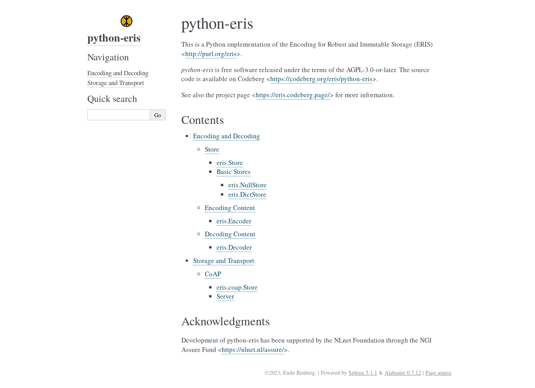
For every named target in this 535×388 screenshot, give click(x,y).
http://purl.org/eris (211, 53)
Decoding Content (230, 233)
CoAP (213, 273)
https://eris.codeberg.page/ (293, 94)
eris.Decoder (234, 247)
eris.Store (230, 162)
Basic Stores (234, 171)
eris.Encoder (234, 220)
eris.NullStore (247, 184)
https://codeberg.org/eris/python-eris (321, 78)
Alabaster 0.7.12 (403, 372)
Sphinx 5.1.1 (363, 372)
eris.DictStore (247, 194)
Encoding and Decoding (226, 135)
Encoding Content (230, 207)
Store (212, 149)
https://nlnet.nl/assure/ (253, 349)
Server (225, 296)
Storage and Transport (223, 260)
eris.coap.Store (237, 287)
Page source (438, 372)
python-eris (114, 37)
